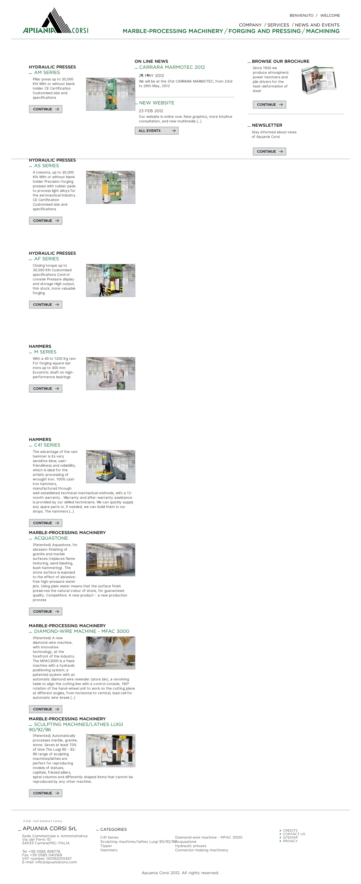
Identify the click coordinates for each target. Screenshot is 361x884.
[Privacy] (315, 842)
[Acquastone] (48, 537)
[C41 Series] (45, 444)
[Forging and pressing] (264, 31)
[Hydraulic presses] (52, 66)
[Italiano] (302, 15)
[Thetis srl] (315, 831)
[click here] (269, 104)
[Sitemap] (315, 838)
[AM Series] (44, 71)
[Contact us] (315, 834)
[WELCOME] (330, 15)
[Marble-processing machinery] (173, 31)
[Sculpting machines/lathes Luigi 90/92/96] (134, 842)
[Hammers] (40, 346)
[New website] (185, 103)
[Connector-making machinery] (209, 850)
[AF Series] (44, 258)
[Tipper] (134, 846)
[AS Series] (44, 165)
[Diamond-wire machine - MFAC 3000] (79, 630)
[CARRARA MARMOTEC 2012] (185, 67)
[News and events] (317, 24)
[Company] (250, 24)
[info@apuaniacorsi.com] (56, 862)
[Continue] (45, 109)
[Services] (278, 24)
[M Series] (43, 351)
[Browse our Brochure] (319, 80)
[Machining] (323, 31)
